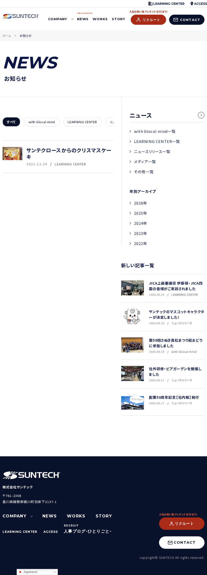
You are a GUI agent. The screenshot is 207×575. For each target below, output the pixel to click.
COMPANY (57, 19)
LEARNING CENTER (168, 4)
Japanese (29, 572)
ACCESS (200, 4)
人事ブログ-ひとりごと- (88, 531)
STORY (118, 19)
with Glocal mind (42, 121)
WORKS (100, 19)
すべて (11, 121)
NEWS (83, 17)
